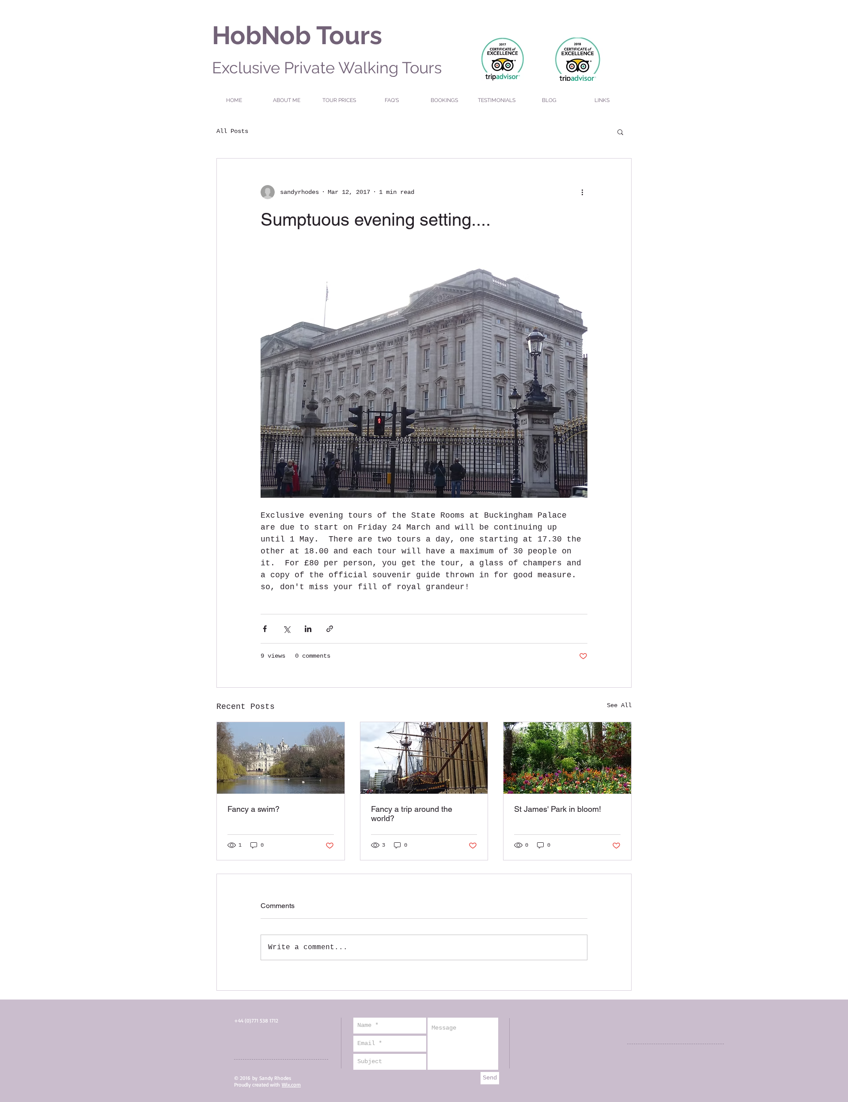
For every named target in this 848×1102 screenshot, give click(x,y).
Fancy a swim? (253, 809)
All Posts (232, 131)
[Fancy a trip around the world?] (424, 758)
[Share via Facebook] (265, 629)
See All (619, 705)
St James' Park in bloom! (557, 809)
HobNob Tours (297, 35)
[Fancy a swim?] (280, 758)
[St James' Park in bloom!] (567, 758)
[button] (620, 131)
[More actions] (582, 192)
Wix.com (291, 1084)
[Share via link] (330, 629)
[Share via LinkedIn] (308, 629)
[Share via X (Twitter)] (286, 629)
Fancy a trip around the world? (411, 813)
